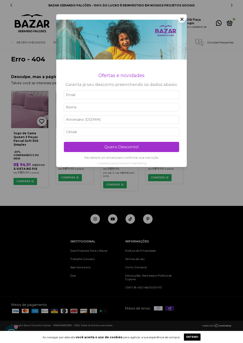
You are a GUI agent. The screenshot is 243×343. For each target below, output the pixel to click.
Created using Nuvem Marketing (121, 163)
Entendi (192, 336)
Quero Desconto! (121, 146)
